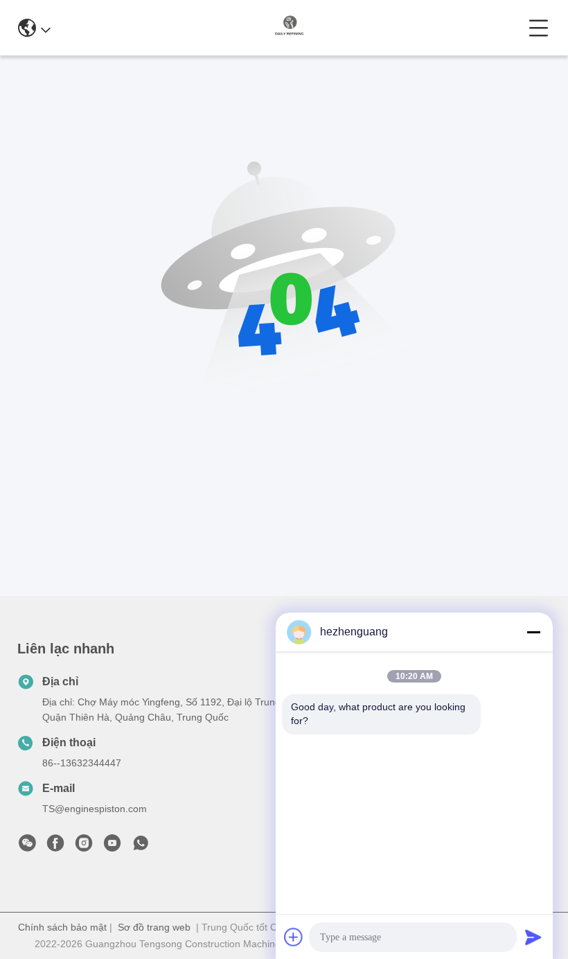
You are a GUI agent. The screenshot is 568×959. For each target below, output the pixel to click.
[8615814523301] (140, 846)
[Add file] (293, 937)
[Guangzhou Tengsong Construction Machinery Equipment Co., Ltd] (289, 27)
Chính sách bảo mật (62, 927)
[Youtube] (112, 846)
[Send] (533, 937)
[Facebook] (55, 846)
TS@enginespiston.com (94, 808)
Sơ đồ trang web (154, 927)
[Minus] (533, 632)
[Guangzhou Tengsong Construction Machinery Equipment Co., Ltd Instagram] (84, 846)
